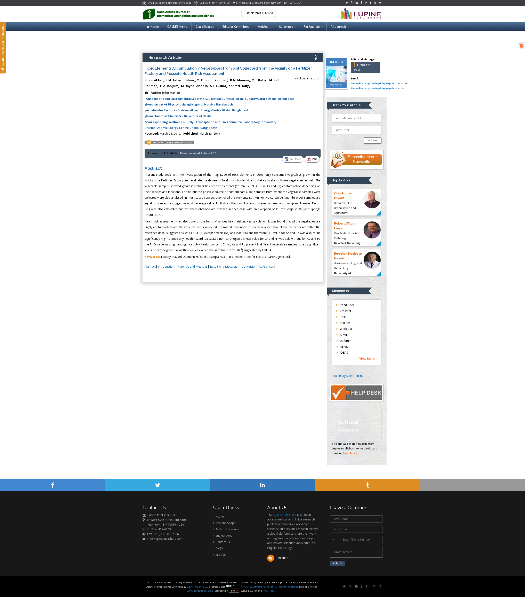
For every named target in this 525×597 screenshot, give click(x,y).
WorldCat (345, 329)
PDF (314, 159)
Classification (205, 26)
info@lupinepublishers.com (165, 539)
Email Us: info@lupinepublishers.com (168, 3)
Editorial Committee (236, 26)
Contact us (222, 542)
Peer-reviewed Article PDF (198, 153)
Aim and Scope (225, 523)
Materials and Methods (192, 266)
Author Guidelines (227, 529)
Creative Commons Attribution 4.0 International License (271, 586)
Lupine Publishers (284, 515)
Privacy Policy (268, 590)
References (266, 266)
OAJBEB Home (177, 26)
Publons (344, 323)
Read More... (351, 453)
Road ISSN (346, 305)
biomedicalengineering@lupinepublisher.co (377, 87)
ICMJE (343, 335)
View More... (368, 358)
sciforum (345, 341)
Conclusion (249, 266)
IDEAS (343, 352)
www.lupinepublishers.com (200, 590)
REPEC (344, 346)
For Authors (312, 26)
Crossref (345, 311)
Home (155, 26)
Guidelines (286, 26)
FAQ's (219, 548)
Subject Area (223, 535)
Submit (372, 140)
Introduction (166, 266)
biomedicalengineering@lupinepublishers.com (379, 83)
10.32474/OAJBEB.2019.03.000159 (172, 142)
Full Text (295, 159)
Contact (152, 36)
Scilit (342, 317)
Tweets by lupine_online (347, 376)
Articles (263, 26)
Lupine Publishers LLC (198, 586)
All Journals (339, 26)
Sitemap (220, 555)
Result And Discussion (224, 266)
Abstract (150, 266)
